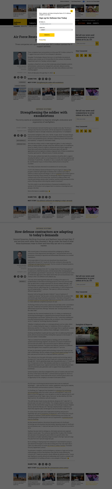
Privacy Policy (42, 39)
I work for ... (42, 27)
